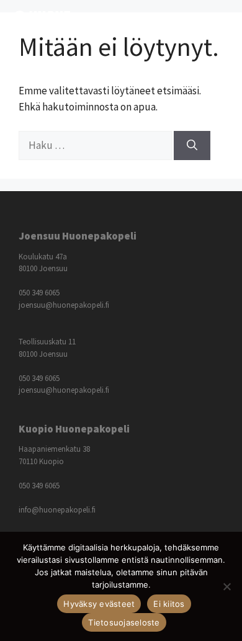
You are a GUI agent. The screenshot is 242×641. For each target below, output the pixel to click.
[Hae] (192, 146)
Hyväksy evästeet (99, 604)
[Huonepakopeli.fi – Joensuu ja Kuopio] (41, 21)
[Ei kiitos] (226, 586)
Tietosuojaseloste (123, 622)
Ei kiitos (168, 604)
